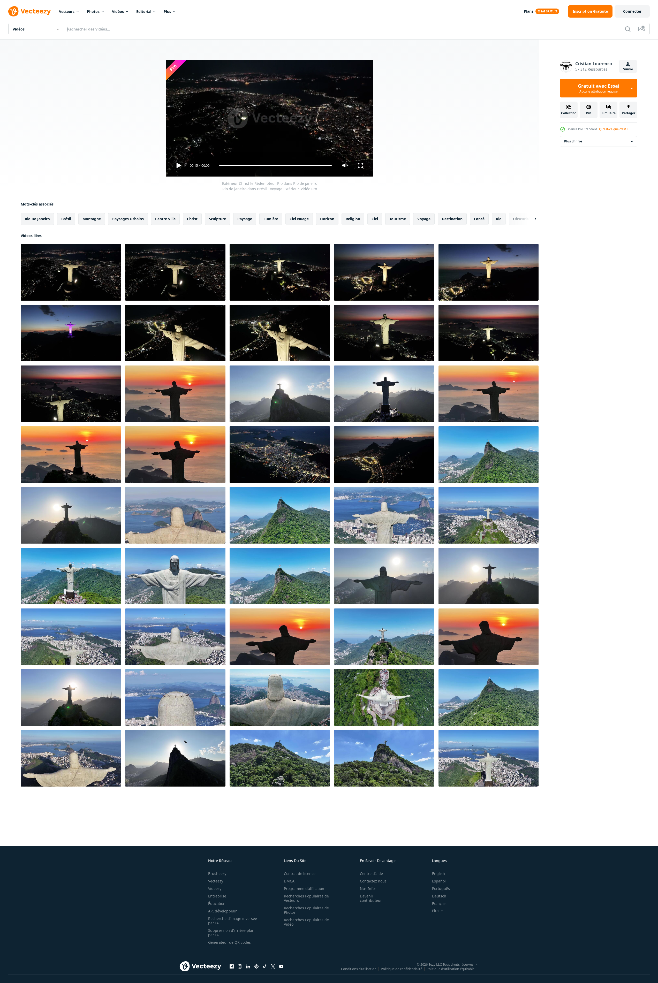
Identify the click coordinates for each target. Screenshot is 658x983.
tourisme (397, 218)
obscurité (521, 218)
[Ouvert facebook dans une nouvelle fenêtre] (232, 966)
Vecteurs (66, 11)
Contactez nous (373, 881)
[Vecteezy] (29, 11)
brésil (66, 218)
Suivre (628, 69)
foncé (479, 218)
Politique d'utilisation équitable (450, 968)
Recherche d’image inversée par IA (232, 920)
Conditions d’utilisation (358, 968)
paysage (244, 218)
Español (439, 881)
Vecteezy (215, 881)
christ (192, 218)
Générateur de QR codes (229, 942)
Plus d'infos (573, 141)
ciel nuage (299, 218)
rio (499, 218)
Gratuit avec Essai (598, 88)
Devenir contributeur (371, 898)
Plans (528, 11)
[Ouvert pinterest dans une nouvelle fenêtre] (256, 966)
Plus (167, 11)
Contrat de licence (299, 873)
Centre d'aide (371, 873)
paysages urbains (128, 218)
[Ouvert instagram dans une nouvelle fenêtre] (240, 966)
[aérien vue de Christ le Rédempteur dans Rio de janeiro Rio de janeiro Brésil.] (384, 272)
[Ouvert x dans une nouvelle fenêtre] (273, 966)
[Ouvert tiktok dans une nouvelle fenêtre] (265, 966)
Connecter (632, 11)
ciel (375, 218)
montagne (91, 218)
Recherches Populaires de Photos (306, 910)
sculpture (217, 218)
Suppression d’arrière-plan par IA (231, 932)
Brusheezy (217, 873)
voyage (423, 218)
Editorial (143, 11)
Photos (93, 11)
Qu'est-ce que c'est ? (613, 129)
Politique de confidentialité (401, 968)
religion (353, 218)
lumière (270, 218)
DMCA (289, 881)
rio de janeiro (37, 218)
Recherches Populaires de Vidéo (306, 922)
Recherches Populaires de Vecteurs (306, 898)
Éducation (216, 903)
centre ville (165, 218)
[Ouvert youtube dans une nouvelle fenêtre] (281, 966)
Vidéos (118, 11)
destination (452, 218)
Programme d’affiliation (304, 888)
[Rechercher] (628, 29)
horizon (327, 218)
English (438, 873)
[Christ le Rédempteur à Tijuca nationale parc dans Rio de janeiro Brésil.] (488, 454)
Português (441, 888)
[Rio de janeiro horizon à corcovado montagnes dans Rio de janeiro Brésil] (488, 697)
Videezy (214, 888)
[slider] (275, 165)
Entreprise (217, 896)
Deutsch (439, 896)
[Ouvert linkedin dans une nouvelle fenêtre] (248, 966)
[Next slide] (531, 219)
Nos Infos (368, 888)
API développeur (222, 911)
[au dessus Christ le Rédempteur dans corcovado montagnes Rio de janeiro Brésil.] (280, 576)
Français (439, 903)
